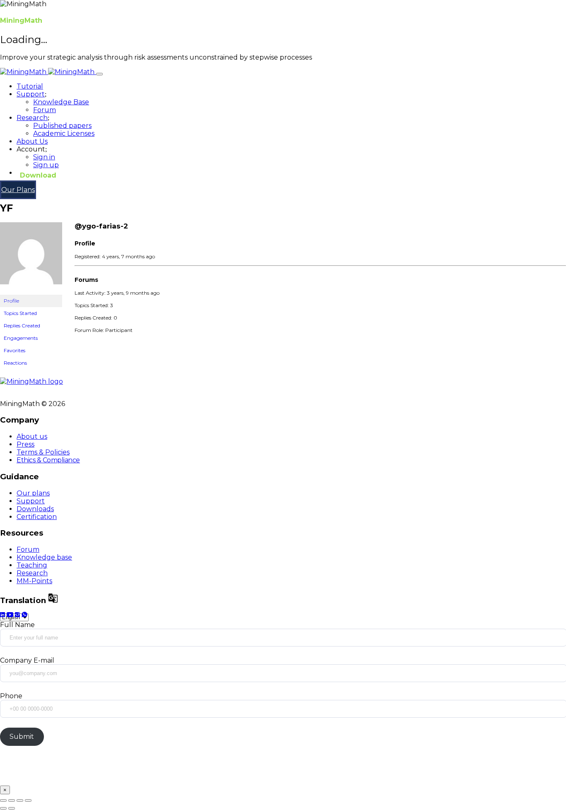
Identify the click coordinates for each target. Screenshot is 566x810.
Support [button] (31, 94)
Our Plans (18, 190)
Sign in (44, 157)
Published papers (62, 126)
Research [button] (32, 118)
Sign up (46, 165)
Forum (44, 110)
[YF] (31, 291)
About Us (32, 141)
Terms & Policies (43, 452)
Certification (37, 517)
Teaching (32, 565)
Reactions (15, 363)
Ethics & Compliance (48, 460)
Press (25, 444)
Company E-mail (27, 660)
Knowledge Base (61, 102)
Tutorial (30, 86)
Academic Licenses (63, 133)
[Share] (11, 800)
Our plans (33, 493)
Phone (11, 696)
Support (31, 501)
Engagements (21, 338)
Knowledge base (44, 557)
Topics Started (20, 313)
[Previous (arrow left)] (3, 808)
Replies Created (22, 325)
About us (32, 436)
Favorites (14, 350)
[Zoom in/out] (28, 800)
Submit (22, 736)
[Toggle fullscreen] (20, 800)
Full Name (17, 625)
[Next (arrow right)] (11, 808)
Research (32, 573)
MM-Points (34, 581)
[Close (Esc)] (3, 800)
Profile (11, 301)
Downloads (35, 509)
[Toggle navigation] (99, 74)
